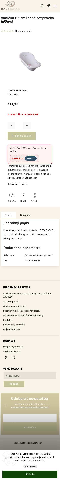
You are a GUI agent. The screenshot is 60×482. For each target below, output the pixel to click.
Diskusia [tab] (25, 215)
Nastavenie (30, 466)
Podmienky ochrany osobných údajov (21, 311)
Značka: (17, 90)
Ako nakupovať (10, 301)
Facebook (5, 357)
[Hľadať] (43, 6)
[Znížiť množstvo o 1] (11, 125)
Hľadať (14, 383)
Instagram (13, 357)
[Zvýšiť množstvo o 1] (27, 125)
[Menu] (55, 6)
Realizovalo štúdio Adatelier (28, 443)
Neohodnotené (23, 31)
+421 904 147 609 (11, 351)
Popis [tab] (8, 215)
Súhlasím (30, 474)
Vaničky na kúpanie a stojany (39, 255)
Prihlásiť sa (30, 427)
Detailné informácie (17, 184)
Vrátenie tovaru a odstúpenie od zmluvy (23, 315)
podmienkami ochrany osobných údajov (30, 407)
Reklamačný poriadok (14, 324)
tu (44, 460)
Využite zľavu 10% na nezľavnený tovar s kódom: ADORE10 (27, 295)
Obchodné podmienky (14, 306)
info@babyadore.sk (13, 346)
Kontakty (8, 320)
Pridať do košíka (22, 135)
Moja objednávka (11, 329)
